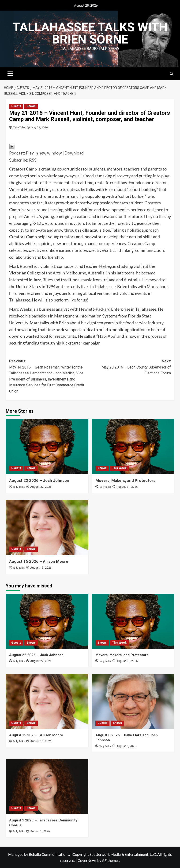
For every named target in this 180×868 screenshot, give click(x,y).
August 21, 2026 (127, 486)
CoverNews (87, 860)
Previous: (46, 376)
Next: (136, 367)
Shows (31, 106)
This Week (119, 468)
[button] (10, 73)
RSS (33, 160)
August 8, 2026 (126, 746)
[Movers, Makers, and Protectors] (133, 446)
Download (74, 152)
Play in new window (44, 152)
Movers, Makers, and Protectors (125, 480)
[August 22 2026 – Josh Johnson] (47, 446)
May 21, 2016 (39, 127)
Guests (16, 106)
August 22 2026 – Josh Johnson (39, 480)
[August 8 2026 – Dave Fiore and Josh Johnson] (133, 701)
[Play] (12, 146)
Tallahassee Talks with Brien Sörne (90, 33)
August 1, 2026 (40, 831)
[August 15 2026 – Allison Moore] (47, 527)
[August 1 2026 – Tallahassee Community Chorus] (47, 786)
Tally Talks (19, 127)
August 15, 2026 (41, 567)
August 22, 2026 (41, 486)
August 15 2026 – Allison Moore (38, 561)
